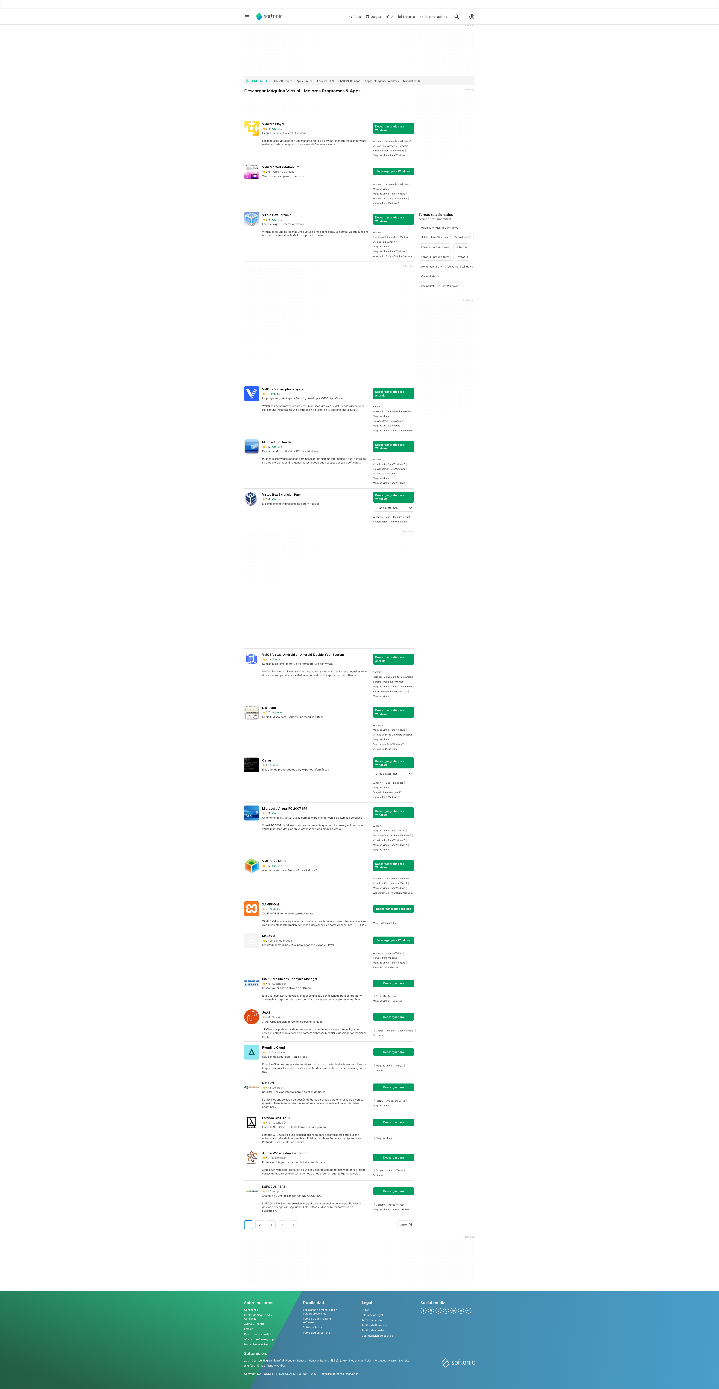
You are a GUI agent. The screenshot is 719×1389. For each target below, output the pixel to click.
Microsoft (378, 1035)
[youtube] (461, 1311)
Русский (392, 1360)
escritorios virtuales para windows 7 (392, 835)
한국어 (344, 1360)
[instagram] (431, 1311)
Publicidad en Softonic (316, 1332)
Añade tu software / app (259, 1339)
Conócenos (251, 1309)
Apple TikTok (305, 81)
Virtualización (380, 521)
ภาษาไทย (249, 1365)
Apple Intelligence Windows (382, 81)
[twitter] (446, 1311)
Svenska (404, 1360)
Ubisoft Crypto (283, 81)
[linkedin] (453, 1311)
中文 (283, 1365)
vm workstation (398, 521)
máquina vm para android (386, 425)
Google (379, 1030)
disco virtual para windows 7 (388, 744)
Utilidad (406, 1209)
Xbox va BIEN (325, 81)
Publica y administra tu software (317, 1320)
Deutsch (257, 1360)
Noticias (409, 17)
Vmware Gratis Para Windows (388, 150)
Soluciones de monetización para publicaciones (320, 1311)
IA (392, 17)
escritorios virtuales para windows (391, 237)
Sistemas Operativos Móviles (388, 681)
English (267, 1360)
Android (377, 406)
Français (290, 1360)
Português (380, 1360)
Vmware (404, 146)
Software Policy (312, 1327)
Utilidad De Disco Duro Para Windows (392, 734)
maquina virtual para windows (389, 155)
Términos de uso (372, 1320)
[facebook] (424, 1311)
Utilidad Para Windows (385, 146)
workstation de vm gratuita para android (393, 411)
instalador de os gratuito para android (393, 676)
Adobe (395, 1209)
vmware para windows (398, 184)
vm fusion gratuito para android (390, 691)
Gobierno (397, 1000)
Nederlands (356, 1360)
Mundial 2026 (411, 81)
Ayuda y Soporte (254, 1323)
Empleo (248, 1328)
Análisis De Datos (395, 1100)
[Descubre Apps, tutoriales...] (456, 16)
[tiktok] (439, 1311)
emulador (398, 782)
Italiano (324, 1360)
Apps (357, 17)
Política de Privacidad (375, 1325)
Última (403, 1224)
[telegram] (468, 1311)
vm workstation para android (388, 421)
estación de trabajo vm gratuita (390, 198)
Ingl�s (399, 1065)
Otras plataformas (386, 507)
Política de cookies (373, 1330)
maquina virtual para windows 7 (390, 845)
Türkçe (261, 1365)
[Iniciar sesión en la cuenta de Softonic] (471, 16)
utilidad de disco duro (385, 748)
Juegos (376, 17)
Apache (390, 1030)
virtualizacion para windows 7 (389, 464)
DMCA (365, 1309)
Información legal (372, 1314)
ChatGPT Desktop (349, 81)
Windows (378, 141)
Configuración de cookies (377, 1335)
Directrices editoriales (257, 1334)
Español (278, 1360)
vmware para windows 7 (399, 141)
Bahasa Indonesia (308, 1360)
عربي (247, 1360)
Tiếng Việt (272, 1365)
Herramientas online (256, 1344)
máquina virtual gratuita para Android (392, 430)
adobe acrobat (396, 1204)
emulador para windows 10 (387, 792)
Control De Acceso (386, 996)
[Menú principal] (247, 16)
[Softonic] (269, 16)
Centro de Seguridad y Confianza (258, 1316)
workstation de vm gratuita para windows (393, 256)
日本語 (334, 1360)
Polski (368, 1360)
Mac (388, 517)
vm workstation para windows (389, 468)
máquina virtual (381, 189)
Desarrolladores (435, 17)
